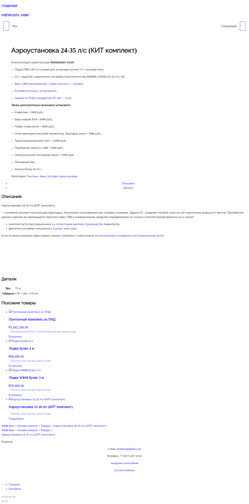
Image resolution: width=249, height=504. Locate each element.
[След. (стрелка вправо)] (6, 501)
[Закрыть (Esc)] (13, 496)
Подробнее (16, 418)
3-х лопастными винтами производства (77, 224)
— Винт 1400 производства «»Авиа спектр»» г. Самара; (47, 83)
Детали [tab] (128, 187)
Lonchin (58, 228)
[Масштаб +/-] (2, 496)
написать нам (15, 14)
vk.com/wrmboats (124, 470)
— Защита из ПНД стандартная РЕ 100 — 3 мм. (41, 98)
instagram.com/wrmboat (124, 463)
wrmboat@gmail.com (128, 448)
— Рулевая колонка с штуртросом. (34, 90)
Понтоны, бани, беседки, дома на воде (52, 176)
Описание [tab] (128, 183)
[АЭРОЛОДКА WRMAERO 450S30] (6, 26)
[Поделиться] (10, 496)
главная (9, 5)
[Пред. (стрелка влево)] (2, 501)
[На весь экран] (6, 496)
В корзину (15, 336)
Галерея (14, 484)
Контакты (15, 488)
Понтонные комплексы (22, 331)
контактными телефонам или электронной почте (131, 235)
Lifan (73, 228)
